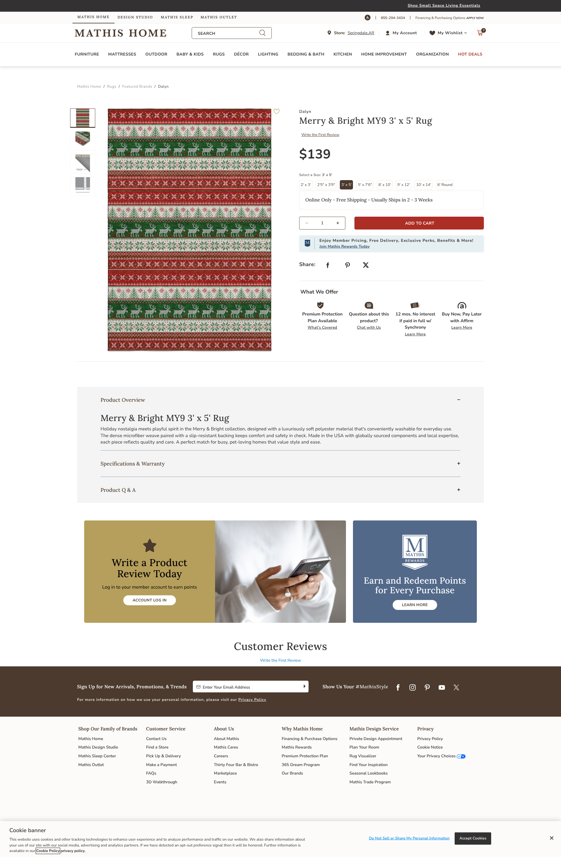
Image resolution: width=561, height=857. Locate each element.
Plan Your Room (364, 747)
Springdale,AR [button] (361, 33)
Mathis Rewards (297, 747)
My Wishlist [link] (450, 33)
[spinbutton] (322, 223)
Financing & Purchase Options (309, 739)
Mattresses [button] (122, 54)
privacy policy (73, 850)
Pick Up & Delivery (163, 756)
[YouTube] (442, 688)
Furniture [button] (87, 54)
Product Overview (123, 399)
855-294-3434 (393, 18)
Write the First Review (321, 134)
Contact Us (156, 739)
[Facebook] (398, 688)
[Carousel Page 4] (82, 186)
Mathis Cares (226, 747)
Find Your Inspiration (368, 765)
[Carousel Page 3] (82, 163)
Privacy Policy (252, 699)
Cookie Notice (430, 747)
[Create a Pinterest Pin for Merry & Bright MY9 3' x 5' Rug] (347, 266)
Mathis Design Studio (98, 747)
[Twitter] (456, 688)
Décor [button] (241, 54)
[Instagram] (412, 688)
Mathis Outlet (91, 765)
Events (220, 782)
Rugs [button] (219, 54)
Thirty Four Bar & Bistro (236, 765)
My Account (405, 33)
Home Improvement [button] (384, 54)
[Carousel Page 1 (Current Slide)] (82, 118)
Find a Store (157, 747)
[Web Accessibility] (367, 17)
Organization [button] (432, 54)
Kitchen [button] (343, 54)
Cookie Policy (48, 850)
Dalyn (305, 111)
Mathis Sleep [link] (177, 17)
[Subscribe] (304, 686)
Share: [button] (307, 264)
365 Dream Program (301, 765)
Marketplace (225, 773)
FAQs (151, 773)
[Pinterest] (427, 688)
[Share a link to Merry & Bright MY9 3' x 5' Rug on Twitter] (366, 265)
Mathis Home (90, 739)
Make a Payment (161, 765)
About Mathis (226, 739)
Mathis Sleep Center (97, 756)
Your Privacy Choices (436, 756)
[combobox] (228, 33)
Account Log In (150, 600)
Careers (221, 756)
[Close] (551, 838)
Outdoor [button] (156, 54)
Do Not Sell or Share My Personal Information (409, 838)
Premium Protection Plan (305, 756)
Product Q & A (118, 490)
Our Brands (292, 773)
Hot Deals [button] (470, 54)
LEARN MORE (415, 605)
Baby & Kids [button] (190, 54)
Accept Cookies (473, 838)
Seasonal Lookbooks (368, 773)
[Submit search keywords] (262, 33)
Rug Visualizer (362, 756)
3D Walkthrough (161, 782)
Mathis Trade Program (370, 782)
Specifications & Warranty (133, 463)
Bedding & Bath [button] (306, 54)
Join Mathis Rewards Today (344, 246)
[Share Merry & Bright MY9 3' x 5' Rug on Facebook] (327, 266)
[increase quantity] (340, 223)
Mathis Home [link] (93, 17)
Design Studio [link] (135, 17)
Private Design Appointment (375, 739)
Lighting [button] (268, 54)
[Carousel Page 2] (82, 141)
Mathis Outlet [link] (218, 17)
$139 (315, 154)
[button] (402, 33)
